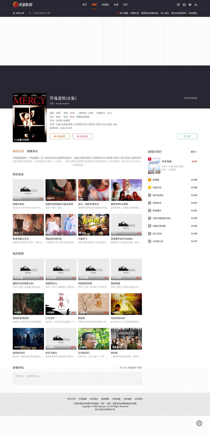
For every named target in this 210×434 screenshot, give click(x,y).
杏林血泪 (157, 203)
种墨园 (156, 180)
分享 (187, 136)
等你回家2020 (118, 318)
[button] (20, 151)
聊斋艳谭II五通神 (119, 204)
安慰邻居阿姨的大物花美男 (59, 204)
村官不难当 (51, 352)
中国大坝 (157, 187)
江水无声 (50, 318)
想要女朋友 (18, 204)
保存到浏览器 (190, 98)
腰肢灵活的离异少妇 (23, 283)
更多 (194, 151)
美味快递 (115, 283)
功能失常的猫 (159, 226)
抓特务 (114, 352)
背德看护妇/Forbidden (122, 238)
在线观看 (59, 136)
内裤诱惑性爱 (85, 283)
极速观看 (82, 136)
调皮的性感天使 (54, 238)
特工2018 (157, 233)
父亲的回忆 (84, 352)
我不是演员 (158, 195)
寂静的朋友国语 (21, 318)
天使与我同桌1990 (161, 218)
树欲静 (81, 318)
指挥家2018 (19, 352)
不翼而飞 (82, 238)
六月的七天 (158, 241)
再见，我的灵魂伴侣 (88, 204)
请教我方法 (51, 283)
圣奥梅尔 (157, 210)
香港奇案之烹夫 (21, 238)
